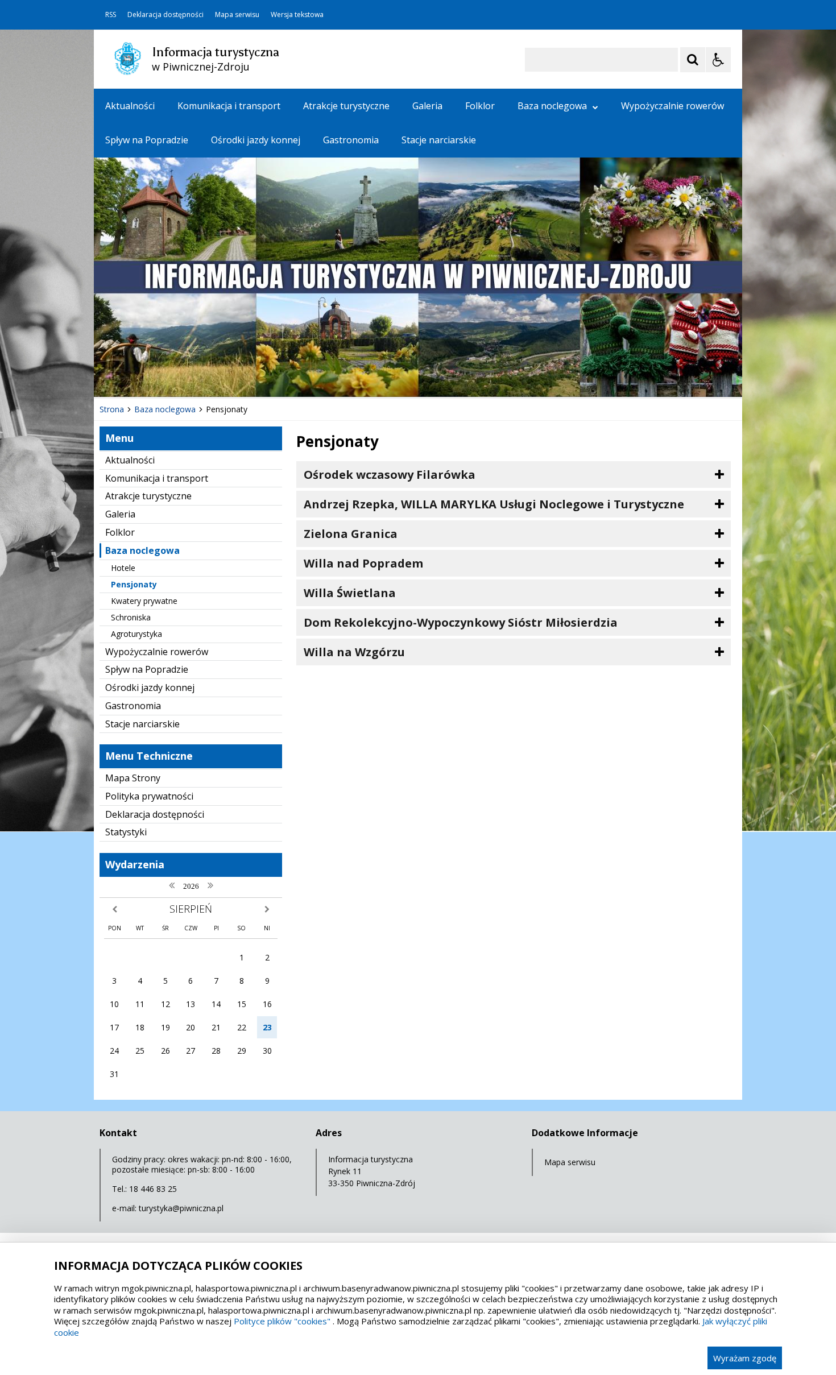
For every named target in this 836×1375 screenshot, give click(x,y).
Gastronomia (351, 140)
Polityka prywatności (149, 796)
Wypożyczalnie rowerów (672, 106)
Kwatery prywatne (144, 600)
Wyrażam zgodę (744, 1358)
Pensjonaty (134, 584)
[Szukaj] (692, 59)
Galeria (427, 106)
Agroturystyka (136, 633)
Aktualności (130, 106)
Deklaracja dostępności (165, 14)
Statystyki (126, 832)
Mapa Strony (132, 778)
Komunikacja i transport (228, 106)
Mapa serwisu (237, 14)
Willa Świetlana (350, 592)
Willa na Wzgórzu (354, 652)
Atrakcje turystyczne (346, 106)
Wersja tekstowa (297, 14)
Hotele (123, 567)
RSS (110, 14)
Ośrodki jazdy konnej (255, 140)
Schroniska (131, 617)
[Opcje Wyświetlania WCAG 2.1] (718, 59)
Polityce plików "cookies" (282, 1321)
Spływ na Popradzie (146, 140)
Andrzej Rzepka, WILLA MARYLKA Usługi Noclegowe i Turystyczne (494, 504)
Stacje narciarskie (439, 140)
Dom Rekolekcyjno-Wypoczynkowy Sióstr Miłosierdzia (461, 622)
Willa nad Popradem (363, 563)
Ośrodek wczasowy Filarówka (389, 474)
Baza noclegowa (552, 106)
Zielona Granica (351, 533)
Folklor (480, 106)
